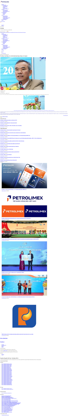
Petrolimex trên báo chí (5, 18)
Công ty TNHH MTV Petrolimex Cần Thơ (6, 366)
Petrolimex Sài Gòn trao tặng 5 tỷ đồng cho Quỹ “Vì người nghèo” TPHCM (13, 272)
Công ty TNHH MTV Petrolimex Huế (6, 367)
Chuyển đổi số (18, 32)
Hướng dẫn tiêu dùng (14, 32)
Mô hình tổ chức (2, 32)
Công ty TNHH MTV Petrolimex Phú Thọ (6, 375)
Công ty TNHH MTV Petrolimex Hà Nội (6, 368)
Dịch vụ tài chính (5, 8)
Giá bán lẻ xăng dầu (2, 21)
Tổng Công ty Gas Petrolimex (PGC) (6, 396)
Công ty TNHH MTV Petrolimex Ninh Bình (7, 374)
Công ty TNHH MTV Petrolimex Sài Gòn (6, 377)
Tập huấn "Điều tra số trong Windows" (6, 154)
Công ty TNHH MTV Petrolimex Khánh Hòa (7, 370)
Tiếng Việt (3, 354)
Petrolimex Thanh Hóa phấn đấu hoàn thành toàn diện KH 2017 (9, 151)
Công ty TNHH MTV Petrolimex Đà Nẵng (6, 383)
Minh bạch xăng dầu (5, 16)
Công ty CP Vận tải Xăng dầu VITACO (6, 399)
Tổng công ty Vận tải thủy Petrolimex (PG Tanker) (7, 397)
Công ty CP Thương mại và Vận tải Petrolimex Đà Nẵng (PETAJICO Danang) (11, 403)
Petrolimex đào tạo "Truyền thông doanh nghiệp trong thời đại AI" (10, 143)
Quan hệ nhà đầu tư (5, 39)
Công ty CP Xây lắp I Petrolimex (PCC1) (6, 408)
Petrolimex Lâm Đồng (5, 116)
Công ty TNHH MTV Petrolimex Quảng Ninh (7, 376)
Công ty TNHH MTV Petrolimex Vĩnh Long (7, 381)
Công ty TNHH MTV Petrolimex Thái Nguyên (7, 379)
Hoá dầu (4, 7)
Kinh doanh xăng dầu (5, 5)
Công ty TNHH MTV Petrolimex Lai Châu (6, 371)
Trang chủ (3, 50)
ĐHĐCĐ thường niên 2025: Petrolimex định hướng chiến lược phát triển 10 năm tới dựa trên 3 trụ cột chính (17, 334)
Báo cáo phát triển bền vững (6, 11)
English (3, 25)
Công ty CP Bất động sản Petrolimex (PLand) (7, 410)
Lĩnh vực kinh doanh (6, 32)
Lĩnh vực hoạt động (4, 34)
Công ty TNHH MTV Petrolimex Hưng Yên (7, 369)
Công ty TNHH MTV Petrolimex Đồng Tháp (7, 384)
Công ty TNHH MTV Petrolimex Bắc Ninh (7, 364)
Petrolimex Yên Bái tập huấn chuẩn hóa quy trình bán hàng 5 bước (10, 157)
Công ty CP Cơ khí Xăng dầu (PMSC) (6, 407)
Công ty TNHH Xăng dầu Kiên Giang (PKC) (7, 412)
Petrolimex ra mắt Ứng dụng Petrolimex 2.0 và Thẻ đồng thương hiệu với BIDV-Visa (14, 189)
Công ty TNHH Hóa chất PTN (5, 411)
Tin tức (2, 44)
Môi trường (4, 13)
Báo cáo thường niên (5, 10)
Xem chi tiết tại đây (65, 115)
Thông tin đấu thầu (5, 48)
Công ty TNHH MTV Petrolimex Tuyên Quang (7, 380)
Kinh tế (4, 14)
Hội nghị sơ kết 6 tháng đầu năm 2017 (4, 54)
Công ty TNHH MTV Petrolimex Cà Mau (6, 365)
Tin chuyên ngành (5, 46)
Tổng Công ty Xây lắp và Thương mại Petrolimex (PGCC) (8, 405)
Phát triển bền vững (4, 12)
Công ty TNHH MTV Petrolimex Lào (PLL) (7, 388)
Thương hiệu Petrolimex (23, 32)
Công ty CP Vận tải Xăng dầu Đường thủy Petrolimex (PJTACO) (9, 398)
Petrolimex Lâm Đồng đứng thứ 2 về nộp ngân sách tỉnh (8, 122)
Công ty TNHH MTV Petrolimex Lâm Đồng (7, 372)
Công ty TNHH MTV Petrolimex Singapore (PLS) (7, 389)
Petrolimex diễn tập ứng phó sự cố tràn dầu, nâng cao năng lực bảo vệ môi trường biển (13, 132)
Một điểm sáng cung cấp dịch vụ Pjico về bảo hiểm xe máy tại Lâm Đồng (11, 125)
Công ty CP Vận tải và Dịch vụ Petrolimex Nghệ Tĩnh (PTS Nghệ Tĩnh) (10, 401)
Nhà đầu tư (3, 9)
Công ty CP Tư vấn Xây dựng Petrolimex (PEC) (7, 406)
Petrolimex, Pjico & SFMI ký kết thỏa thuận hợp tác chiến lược (9, 146)
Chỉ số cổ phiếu (10, 32)
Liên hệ (2, 20)
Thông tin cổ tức (5, 41)
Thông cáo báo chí (4, 219)
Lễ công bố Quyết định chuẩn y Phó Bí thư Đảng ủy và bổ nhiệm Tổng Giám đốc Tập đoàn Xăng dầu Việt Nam (18, 296)
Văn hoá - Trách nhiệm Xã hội (6, 17)
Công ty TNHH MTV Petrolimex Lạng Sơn (7, 373)
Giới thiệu (3, 4)
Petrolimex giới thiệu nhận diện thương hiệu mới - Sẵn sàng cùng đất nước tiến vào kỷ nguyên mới (16, 218)
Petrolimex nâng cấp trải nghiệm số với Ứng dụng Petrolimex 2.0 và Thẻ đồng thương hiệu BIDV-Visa (15, 135)
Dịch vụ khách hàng (4, 19)
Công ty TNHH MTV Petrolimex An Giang (7, 363)
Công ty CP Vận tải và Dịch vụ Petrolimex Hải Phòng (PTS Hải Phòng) (10, 400)
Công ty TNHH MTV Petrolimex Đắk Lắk (6, 382)
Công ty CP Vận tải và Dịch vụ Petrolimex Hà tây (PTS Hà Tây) (9, 404)
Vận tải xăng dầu (5, 6)
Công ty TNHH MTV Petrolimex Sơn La (6, 378)
